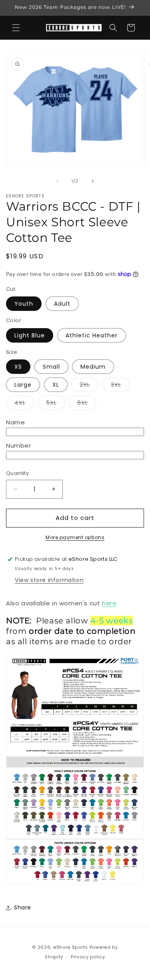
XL (55, 385)
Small (51, 367)
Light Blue (29, 335)
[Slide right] (93, 181)
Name (15, 422)
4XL (24, 404)
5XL (55, 404)
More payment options (75, 537)
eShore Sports (70, 947)
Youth (23, 304)
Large (23, 385)
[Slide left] (57, 181)
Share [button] (22, 907)
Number (18, 445)
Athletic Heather (92, 335)
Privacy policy (88, 957)
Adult (62, 304)
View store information (49, 580)
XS (18, 367)
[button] (16, 28)
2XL (89, 386)
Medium (93, 367)
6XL (86, 404)
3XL (120, 386)
